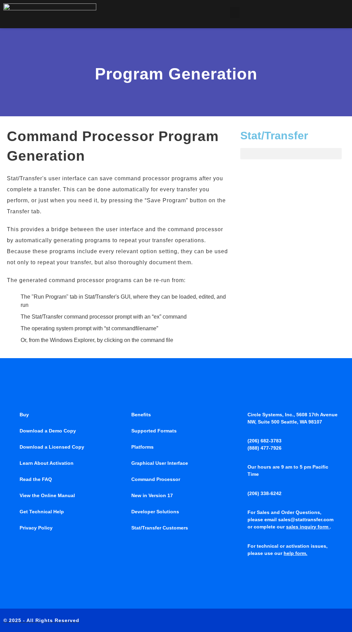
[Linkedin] (330, 620)
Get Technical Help (42, 511)
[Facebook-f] (302, 620)
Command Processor (155, 479)
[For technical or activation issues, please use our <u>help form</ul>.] (240, 546)
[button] (235, 12)
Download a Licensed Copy (52, 447)
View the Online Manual (47, 495)
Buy (24, 414)
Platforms (142, 447)
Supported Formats (154, 430)
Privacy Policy (36, 528)
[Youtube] (345, 620)
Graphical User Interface (159, 463)
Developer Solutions (155, 511)
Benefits (141, 414)
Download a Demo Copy (48, 430)
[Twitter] (316, 620)
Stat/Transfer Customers (159, 528)
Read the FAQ (36, 479)
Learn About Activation (47, 463)
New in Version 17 (152, 495)
